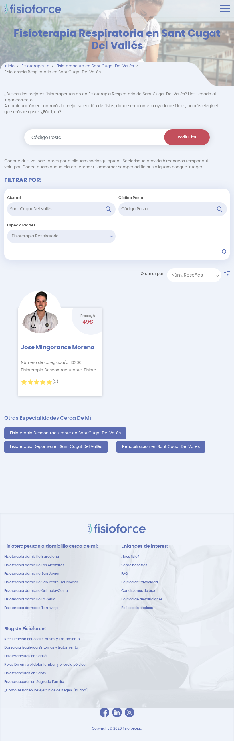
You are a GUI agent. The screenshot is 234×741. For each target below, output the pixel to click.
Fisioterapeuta (35, 66)
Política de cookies (137, 608)
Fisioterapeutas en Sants (25, 673)
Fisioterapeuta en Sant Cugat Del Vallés (95, 66)
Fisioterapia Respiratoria (35, 236)
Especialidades (21, 225)
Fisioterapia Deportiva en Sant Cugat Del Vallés (56, 447)
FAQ (124, 573)
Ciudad (14, 198)
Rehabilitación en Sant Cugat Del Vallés (161, 447)
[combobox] (194, 275)
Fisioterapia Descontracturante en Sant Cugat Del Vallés (65, 433)
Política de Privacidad (139, 582)
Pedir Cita (187, 137)
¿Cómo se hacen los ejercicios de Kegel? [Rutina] (46, 690)
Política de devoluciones (141, 599)
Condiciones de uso (138, 590)
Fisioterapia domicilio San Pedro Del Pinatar (41, 582)
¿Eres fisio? (130, 556)
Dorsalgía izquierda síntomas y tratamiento (41, 647)
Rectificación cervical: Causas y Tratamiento (42, 639)
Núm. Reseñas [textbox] (187, 275)
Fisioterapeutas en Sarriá (25, 656)
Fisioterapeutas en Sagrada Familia (34, 681)
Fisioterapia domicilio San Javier (31, 573)
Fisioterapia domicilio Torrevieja (31, 608)
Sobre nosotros (134, 565)
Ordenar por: (152, 274)
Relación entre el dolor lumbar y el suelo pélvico (45, 664)
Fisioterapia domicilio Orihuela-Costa (36, 590)
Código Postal (131, 198)
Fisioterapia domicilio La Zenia (29, 599)
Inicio (9, 66)
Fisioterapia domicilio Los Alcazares (34, 565)
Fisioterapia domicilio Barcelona (31, 556)
